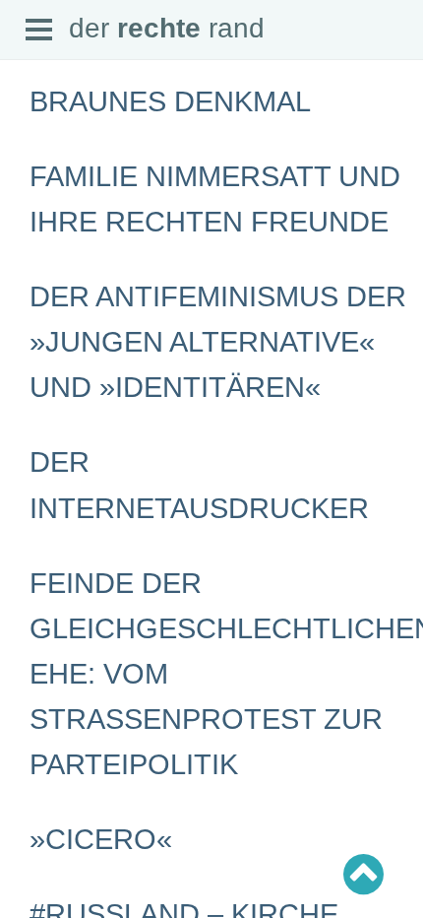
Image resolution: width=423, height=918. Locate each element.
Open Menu (39, 30)
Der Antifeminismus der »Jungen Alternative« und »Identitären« (218, 342)
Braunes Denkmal (170, 101)
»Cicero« (101, 839)
